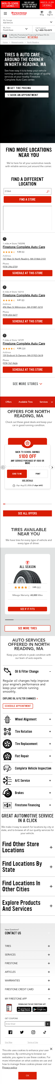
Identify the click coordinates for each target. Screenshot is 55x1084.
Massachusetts (17, 42)
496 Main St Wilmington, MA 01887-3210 (23, 307)
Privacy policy (9, 1068)
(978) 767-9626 (10, 363)
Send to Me (17, 474)
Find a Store (48, 191)
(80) (22, 300)
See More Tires (27, 628)
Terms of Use (33, 1042)
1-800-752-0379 (45, 30)
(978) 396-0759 (10, 267)
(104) (23, 348)
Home (5, 42)
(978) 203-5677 (10, 315)
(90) (22, 252)
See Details (27, 481)
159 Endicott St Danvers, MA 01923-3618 (23, 355)
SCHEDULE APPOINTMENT (18, 706)
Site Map (8, 1042)
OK (27, 1076)
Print (38, 474)
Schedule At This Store (27, 273)
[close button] (51, 1048)
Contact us (13, 933)
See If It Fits (27, 609)
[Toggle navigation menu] (52, 402)
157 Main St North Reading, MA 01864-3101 (24, 259)
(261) (39, 587)
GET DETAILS (33, 37)
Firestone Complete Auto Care (24, 247)
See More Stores (25, 384)
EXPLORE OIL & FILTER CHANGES (19, 698)
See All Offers (27, 513)
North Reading (33, 42)
